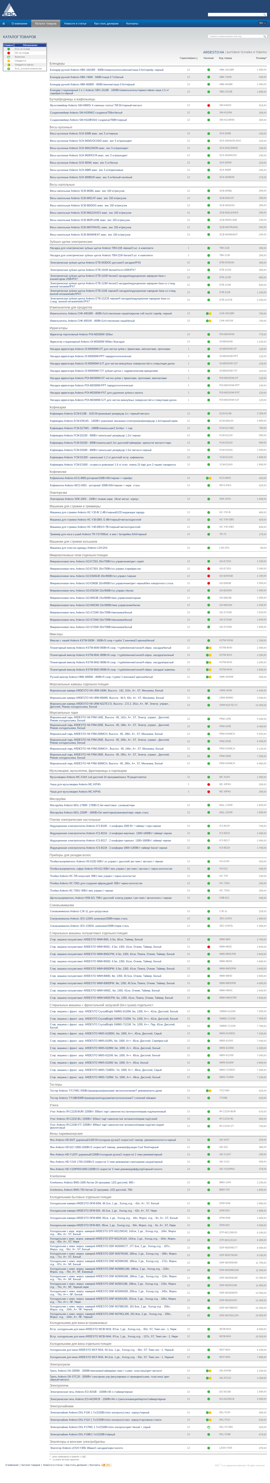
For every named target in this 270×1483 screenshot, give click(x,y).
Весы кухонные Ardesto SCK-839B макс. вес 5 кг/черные (84, 133)
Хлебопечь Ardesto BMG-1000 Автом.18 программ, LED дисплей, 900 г (92, 1182)
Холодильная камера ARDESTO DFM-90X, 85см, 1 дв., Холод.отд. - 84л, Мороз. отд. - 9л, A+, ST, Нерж (113, 1225)
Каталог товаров (45, 23)
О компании (19, 23)
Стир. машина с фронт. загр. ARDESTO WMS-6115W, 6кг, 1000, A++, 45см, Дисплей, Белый (105, 1055)
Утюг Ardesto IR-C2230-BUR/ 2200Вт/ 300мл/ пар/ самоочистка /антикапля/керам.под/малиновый (108, 1111)
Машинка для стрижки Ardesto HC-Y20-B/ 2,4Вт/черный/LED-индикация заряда (97, 512)
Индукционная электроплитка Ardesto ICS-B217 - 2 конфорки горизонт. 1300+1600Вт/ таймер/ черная (110, 840)
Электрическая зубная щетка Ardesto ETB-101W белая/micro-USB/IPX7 (93, 269)
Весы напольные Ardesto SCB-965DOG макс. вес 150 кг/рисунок (88, 205)
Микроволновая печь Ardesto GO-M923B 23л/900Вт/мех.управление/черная (95, 597)
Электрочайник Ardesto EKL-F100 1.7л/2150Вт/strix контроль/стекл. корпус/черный (99, 1412)
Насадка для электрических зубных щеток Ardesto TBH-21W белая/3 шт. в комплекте (101, 255)
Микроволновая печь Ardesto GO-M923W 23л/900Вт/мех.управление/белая (95, 605)
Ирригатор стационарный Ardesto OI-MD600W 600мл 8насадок (87, 341)
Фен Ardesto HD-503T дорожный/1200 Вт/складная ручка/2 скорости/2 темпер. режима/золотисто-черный (113, 1139)
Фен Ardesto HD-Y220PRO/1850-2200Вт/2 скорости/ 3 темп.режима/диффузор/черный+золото (106, 1169)
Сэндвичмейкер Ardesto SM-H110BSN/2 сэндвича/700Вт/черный (88, 119)
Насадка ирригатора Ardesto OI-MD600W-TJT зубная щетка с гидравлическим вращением (104, 370)
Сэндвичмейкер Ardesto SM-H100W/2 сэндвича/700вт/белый (86, 112)
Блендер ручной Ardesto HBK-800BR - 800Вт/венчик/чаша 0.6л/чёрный (92, 84)
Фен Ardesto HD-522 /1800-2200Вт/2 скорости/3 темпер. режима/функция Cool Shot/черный (104, 1147)
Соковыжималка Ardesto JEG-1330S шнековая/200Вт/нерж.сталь (89, 918)
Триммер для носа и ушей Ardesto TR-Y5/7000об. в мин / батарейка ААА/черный (98, 534)
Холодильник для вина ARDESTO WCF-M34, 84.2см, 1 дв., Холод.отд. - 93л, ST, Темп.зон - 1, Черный (112, 1357)
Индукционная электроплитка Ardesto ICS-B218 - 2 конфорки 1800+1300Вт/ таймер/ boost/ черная (108, 847)
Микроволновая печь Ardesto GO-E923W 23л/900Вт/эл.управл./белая (91, 590)
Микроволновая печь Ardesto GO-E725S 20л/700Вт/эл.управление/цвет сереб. (97, 561)
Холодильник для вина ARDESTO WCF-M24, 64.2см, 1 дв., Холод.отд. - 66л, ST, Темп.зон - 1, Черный (112, 1349)
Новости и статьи (75, 23)
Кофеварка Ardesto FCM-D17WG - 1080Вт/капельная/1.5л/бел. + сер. (91, 428)
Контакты (132, 23)
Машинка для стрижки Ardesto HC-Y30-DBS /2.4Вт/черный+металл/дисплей (95, 519)
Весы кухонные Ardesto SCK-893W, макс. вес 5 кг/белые (84, 162)
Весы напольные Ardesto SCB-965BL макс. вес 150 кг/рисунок (87, 190)
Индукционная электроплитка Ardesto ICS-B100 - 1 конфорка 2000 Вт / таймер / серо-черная (105, 825)
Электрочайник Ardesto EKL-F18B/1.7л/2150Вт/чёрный (82, 1434)
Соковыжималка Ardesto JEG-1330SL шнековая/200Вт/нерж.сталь (89, 925)
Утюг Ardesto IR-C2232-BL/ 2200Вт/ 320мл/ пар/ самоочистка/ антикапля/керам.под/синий (103, 1118)
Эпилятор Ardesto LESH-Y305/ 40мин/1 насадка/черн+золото (86, 1448)
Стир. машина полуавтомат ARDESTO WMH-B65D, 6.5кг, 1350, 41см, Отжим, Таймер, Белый (105, 961)
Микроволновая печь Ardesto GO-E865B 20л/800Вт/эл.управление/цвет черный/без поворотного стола (111, 583)
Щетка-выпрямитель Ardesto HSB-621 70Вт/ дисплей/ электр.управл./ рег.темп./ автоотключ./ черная (111, 897)
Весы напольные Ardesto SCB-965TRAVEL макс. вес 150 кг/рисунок (90, 227)
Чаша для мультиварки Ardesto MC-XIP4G (75, 784)
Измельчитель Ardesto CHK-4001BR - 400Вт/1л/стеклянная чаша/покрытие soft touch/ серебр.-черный (111, 313)
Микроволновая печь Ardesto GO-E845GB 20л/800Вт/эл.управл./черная (93, 576)
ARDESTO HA (213, 52)
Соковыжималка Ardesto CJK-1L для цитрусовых (79, 911)
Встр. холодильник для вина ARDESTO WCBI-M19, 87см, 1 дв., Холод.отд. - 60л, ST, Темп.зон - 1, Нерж (113, 1329)
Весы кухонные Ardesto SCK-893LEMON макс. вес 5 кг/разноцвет (89, 148)
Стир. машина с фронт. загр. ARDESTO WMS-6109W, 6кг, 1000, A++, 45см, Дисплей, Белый (105, 1048)
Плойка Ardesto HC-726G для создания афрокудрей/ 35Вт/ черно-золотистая (96, 883)
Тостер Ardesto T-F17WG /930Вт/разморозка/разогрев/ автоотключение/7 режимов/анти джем (106, 1090)
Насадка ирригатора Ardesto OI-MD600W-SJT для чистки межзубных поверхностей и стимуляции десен (112, 363)
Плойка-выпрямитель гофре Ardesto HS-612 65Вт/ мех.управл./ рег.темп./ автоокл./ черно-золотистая (111, 868)
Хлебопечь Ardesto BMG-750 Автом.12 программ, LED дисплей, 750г (91, 1189)
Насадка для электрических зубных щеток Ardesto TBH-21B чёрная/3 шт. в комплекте (101, 248)
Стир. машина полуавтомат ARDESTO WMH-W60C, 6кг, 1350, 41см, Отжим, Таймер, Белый (105, 990)
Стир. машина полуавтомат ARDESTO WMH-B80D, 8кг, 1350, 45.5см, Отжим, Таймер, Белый (105, 975)
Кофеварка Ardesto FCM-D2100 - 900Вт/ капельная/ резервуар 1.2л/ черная (95, 435)
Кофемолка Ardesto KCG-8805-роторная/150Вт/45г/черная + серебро (91, 478)
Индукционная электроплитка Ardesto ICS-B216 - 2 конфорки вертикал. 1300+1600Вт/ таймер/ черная (111, 833)
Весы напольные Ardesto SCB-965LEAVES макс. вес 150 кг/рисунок (90, 212)
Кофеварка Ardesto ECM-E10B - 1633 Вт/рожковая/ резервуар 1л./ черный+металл (99, 413)
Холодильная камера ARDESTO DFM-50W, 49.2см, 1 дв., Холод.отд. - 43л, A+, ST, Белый (104, 1203)
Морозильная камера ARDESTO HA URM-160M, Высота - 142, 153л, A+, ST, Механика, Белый (106, 690)
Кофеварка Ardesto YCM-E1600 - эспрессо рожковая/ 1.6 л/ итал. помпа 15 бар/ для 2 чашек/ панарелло (113, 464)
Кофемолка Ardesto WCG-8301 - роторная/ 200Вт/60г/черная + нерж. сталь (95, 485)
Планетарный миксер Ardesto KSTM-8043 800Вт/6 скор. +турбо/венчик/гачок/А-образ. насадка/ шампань (112, 669)
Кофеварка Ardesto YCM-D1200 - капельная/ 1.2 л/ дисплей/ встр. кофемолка (96, 457)
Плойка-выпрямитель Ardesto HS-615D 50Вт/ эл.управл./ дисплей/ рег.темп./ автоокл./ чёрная (106, 861)
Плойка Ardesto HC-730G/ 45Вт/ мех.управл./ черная (81, 890)
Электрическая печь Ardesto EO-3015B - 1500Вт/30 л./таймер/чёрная (91, 1391)
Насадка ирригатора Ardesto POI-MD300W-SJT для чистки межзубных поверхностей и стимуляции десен (113, 400)
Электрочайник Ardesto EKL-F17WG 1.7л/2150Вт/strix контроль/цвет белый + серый (100, 1427)
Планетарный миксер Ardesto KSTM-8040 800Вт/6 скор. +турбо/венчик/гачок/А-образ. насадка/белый (110, 647)
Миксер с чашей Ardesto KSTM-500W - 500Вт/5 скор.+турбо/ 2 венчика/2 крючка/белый (102, 640)
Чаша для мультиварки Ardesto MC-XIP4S (75, 791)
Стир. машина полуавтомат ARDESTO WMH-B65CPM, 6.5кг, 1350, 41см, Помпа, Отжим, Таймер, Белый (112, 954)
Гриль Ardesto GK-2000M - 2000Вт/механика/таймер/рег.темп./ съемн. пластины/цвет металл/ (106, 1370)
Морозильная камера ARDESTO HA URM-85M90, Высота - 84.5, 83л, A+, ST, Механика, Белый (107, 697)
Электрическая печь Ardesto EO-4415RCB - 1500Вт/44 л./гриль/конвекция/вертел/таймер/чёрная (108, 1399)
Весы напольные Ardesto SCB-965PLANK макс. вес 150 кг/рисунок (90, 220)
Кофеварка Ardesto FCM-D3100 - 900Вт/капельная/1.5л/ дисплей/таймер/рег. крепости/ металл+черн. (111, 442)
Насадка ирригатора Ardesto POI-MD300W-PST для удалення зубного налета (96, 392)
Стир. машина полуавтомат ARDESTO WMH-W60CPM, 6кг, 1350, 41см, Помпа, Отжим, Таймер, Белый (111, 997)
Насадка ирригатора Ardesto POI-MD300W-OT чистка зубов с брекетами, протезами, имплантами (108, 378)
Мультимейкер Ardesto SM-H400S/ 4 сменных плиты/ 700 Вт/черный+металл (96, 105)
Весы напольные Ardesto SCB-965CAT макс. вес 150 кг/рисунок (88, 198)
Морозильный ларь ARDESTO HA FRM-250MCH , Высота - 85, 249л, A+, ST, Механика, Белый (106, 748)
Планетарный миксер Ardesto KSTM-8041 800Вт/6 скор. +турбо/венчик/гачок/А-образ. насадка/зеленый (112, 655)
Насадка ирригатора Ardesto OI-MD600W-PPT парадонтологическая (90, 356)
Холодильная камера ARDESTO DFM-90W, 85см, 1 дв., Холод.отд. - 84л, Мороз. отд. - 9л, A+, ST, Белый (114, 1218)
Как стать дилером (106, 23)
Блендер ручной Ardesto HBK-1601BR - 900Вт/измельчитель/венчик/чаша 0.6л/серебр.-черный (106, 69)
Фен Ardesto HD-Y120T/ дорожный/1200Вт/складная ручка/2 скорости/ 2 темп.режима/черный (106, 1154)
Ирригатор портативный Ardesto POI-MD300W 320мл (81, 334)
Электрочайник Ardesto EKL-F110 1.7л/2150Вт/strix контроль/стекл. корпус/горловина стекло (105, 1419)
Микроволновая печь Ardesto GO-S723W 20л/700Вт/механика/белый (91, 612)
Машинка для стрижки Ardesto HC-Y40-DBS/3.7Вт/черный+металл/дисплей (95, 526)
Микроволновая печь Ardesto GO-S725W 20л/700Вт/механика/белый (91, 627)
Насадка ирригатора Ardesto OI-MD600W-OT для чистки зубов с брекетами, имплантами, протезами (110, 348)
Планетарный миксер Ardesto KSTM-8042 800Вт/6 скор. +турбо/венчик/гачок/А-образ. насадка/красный (112, 662)
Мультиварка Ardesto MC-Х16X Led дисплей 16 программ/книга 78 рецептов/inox (98, 777)
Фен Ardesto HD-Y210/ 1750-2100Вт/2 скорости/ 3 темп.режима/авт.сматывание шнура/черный (106, 1161)
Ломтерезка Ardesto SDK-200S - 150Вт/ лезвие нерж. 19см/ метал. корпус (94, 498)
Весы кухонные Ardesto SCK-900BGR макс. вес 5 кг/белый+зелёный (91, 177)
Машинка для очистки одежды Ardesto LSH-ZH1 (79, 547)
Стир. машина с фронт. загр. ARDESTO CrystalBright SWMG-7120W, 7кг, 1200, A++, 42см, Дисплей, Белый (114, 1018)
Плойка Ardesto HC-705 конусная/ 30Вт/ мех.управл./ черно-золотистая (93, 876)
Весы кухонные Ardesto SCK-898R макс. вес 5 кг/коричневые (86, 170)
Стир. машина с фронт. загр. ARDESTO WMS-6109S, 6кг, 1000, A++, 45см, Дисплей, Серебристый (109, 1040)
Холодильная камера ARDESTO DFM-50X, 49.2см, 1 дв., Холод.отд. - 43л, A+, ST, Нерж (103, 1210)
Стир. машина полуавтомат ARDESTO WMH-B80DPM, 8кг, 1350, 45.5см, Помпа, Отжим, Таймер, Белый (112, 983)
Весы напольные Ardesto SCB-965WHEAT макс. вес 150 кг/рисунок (90, 234)
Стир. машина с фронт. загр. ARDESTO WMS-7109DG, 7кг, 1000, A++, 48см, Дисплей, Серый (106, 1069)
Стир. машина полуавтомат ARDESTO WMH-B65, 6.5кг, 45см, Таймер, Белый (96, 939)
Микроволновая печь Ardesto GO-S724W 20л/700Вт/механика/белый (91, 619)
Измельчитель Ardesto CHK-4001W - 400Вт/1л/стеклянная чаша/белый (92, 320)
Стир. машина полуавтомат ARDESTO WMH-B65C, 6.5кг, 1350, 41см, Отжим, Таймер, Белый (105, 946)
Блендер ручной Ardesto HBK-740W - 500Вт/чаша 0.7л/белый (86, 77)
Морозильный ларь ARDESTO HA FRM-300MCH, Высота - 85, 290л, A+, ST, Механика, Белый (106, 763)
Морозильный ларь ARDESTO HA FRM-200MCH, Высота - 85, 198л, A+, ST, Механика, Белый (106, 733)
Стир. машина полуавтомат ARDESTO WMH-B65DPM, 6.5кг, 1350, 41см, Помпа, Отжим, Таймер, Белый (112, 968)
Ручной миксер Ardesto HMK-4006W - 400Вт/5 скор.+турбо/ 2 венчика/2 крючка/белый (101, 676)
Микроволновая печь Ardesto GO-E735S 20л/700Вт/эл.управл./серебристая (95, 568)
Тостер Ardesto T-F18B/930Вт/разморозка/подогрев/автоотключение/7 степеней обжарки (103, 1097)
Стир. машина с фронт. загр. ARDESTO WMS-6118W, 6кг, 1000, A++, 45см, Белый (99, 1062)
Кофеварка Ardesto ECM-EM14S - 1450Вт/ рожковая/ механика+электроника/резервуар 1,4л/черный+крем (113, 420)
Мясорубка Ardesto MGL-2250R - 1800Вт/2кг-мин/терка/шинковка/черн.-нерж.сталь (99, 812)
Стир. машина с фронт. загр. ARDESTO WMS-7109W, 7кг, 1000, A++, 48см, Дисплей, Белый (105, 1077)
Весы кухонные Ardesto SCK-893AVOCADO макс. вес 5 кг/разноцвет (91, 140)
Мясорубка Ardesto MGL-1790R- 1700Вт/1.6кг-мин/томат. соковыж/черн (92, 805)
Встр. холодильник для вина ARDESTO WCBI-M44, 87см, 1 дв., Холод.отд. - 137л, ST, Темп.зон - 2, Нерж (114, 1336)
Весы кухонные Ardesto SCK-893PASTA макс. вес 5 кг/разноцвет (88, 155)
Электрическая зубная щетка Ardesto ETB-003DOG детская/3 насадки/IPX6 (95, 262)
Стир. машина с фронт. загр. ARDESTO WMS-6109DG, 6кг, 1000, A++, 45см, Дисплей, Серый (106, 1033)
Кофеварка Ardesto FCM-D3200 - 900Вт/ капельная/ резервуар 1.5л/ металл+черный (100, 450)
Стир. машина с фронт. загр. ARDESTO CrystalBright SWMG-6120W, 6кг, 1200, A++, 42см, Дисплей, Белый (114, 1011)
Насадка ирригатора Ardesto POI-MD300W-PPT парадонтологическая (91, 385)
